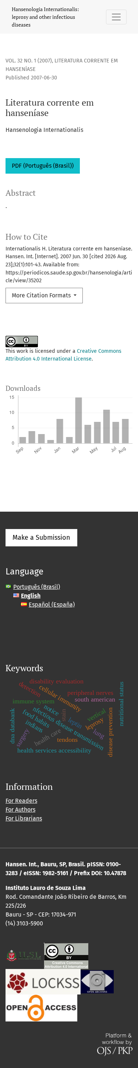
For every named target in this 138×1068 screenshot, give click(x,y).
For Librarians (24, 818)
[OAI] (97, 981)
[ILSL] (24, 955)
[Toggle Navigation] (116, 17)
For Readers (21, 800)
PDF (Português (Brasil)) (43, 165)
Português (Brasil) (36, 586)
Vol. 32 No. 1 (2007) (29, 61)
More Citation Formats (42, 295)
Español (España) (52, 604)
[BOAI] (41, 1007)
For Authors (20, 809)
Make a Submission (41, 537)
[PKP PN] (43, 981)
